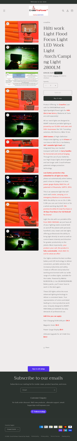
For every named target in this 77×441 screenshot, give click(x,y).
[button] (4, 11)
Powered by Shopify (24, 436)
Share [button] (47, 347)
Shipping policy (66, 436)
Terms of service (55, 436)
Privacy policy (45, 436)
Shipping (55, 76)
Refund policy (35, 436)
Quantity (46, 81)
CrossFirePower (14, 436)
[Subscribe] (54, 390)
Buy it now (58, 98)
